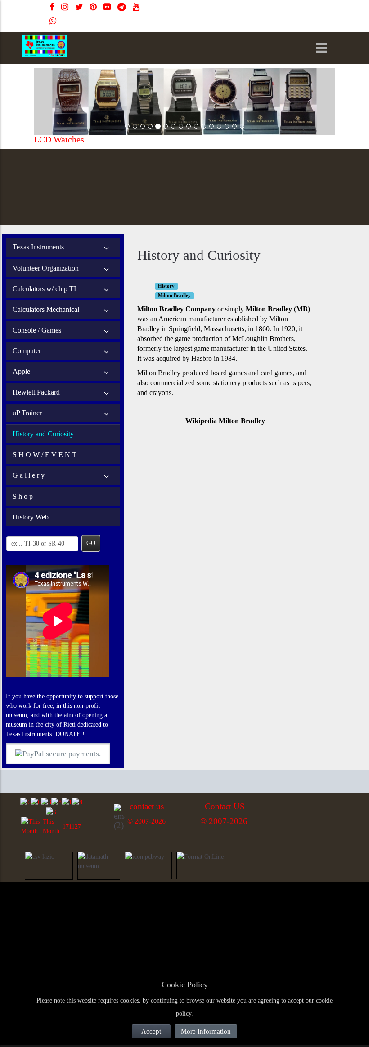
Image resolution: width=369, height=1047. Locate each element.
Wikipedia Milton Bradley (225, 421)
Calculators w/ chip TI (44, 289)
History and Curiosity (43, 434)
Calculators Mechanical (46, 309)
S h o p (23, 496)
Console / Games (37, 330)
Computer (27, 351)
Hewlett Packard (36, 392)
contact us (147, 806)
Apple (21, 371)
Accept (151, 1031)
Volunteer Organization (46, 268)
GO (90, 543)
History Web (31, 517)
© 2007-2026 (146, 821)
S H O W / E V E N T (44, 454)
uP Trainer (27, 413)
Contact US (225, 806)
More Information (206, 1031)
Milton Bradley (174, 295)
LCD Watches (59, 139)
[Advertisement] (90, 908)
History (166, 286)
